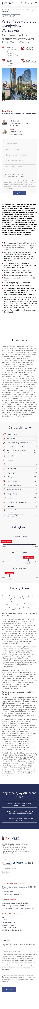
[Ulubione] (25, 3)
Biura (8, 10)
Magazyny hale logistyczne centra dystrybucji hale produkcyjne (19, 812)
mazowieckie (14, 10)
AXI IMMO (4, 10)
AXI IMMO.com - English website (12, 930)
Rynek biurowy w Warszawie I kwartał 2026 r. (16, 906)
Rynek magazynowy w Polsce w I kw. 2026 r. (15, 903)
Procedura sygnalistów (9, 927)
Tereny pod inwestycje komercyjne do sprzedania (19, 819)
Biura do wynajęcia (8, 891)
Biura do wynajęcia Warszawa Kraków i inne (19, 804)
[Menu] (36, 3)
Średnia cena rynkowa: (10, 60)
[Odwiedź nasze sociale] (3, 872)
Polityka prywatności (8, 922)
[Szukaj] (22, 3)
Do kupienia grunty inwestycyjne (12, 894)
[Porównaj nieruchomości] (28, 3)
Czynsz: (28, 60)
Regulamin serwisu (8, 925)
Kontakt (4, 920)
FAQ (3, 917)
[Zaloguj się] (32, 3)
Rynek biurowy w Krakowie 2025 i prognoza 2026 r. (18, 908)
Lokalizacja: (10, 47)
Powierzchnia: (30, 47)
